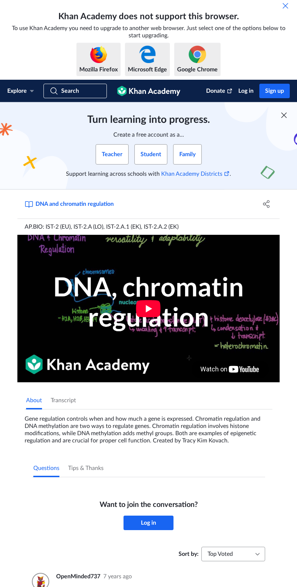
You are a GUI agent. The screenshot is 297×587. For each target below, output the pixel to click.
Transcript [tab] (63, 400)
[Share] (266, 204)
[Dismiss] (285, 6)
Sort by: (188, 554)
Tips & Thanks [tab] (86, 468)
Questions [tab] (46, 468)
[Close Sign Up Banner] (284, 115)
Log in (246, 91)
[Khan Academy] (148, 91)
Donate (215, 91)
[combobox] (233, 554)
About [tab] (34, 400)
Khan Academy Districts (191, 174)
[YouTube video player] (148, 308)
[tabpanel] (148, 426)
